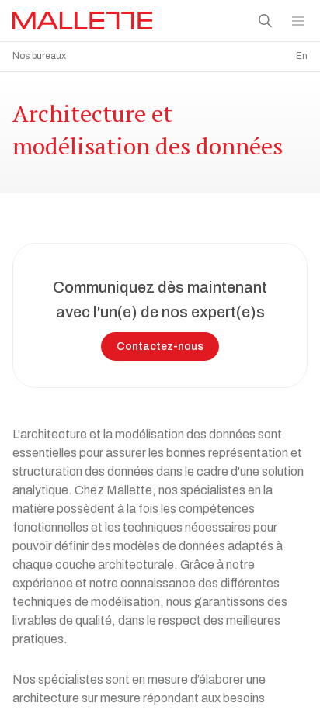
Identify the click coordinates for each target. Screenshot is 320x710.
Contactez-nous (160, 346)
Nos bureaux (39, 55)
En (302, 55)
